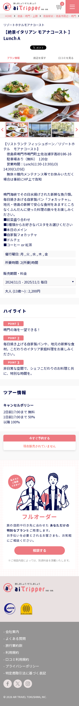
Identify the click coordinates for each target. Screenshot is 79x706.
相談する (39, 550)
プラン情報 (13, 58)
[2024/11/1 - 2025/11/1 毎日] (39, 282)
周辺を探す (39, 58)
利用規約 (12, 652)
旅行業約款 (13, 645)
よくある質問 (15, 638)
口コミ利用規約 (17, 659)
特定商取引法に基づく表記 (25, 672)
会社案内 (12, 631)
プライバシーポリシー (22, 666)
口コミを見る (66, 58)
